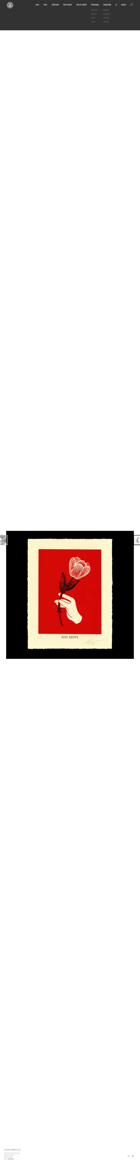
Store (45, 4)
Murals (123, 4)
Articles (94, 14)
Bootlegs (106, 21)
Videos (93, 21)
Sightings (106, 17)
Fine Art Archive (81, 4)
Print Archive (67, 4)
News (37, 4)
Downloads (106, 14)
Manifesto (94, 10)
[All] (132, 1157)
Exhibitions (55, 4)
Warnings (106, 10)
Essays (93, 17)
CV (116, 4)
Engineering (107, 4)
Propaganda (95, 4)
